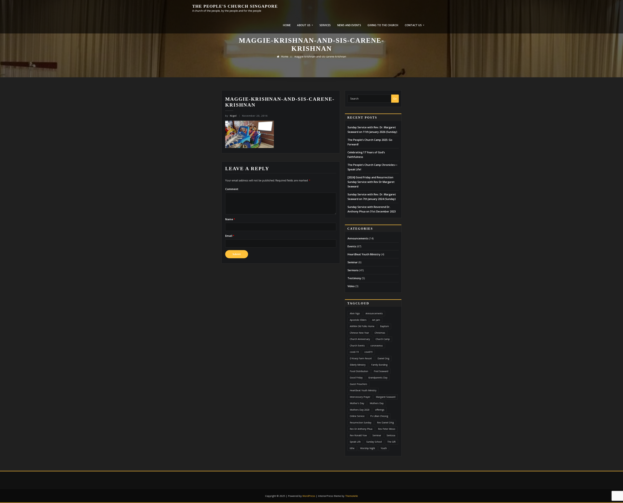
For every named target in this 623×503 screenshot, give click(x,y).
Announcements (358, 238)
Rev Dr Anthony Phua (361, 428)
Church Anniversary (360, 339)
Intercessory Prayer (360, 396)
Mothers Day (377, 403)
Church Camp (383, 339)
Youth (384, 448)
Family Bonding (379, 364)
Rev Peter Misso (386, 428)
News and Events (349, 25)
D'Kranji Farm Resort (361, 358)
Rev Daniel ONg (385, 422)
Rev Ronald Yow (358, 435)
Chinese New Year (359, 332)
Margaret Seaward (385, 396)
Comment (231, 189)
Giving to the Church (382, 25)
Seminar (353, 262)
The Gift (391, 441)
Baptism (384, 326)
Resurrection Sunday (360, 422)
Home (287, 25)
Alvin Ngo (355, 313)
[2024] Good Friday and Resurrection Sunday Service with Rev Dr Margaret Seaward (371, 182)
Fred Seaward (381, 371)
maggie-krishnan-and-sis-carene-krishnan (320, 56)
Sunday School (374, 441)
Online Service (357, 416)
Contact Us (413, 25)
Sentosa (391, 435)
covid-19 (354, 351)
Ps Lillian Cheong (379, 416)
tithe (352, 448)
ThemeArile (351, 495)
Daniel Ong (383, 358)
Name (230, 219)
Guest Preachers (358, 384)
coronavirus (376, 345)
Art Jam (376, 319)
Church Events (357, 345)
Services (325, 25)
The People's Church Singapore (235, 6)
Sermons (353, 270)
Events (352, 246)
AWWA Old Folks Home (362, 326)
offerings (379, 409)
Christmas (380, 332)
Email (229, 236)
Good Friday (356, 377)
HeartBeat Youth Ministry (364, 254)
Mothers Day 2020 (359, 409)
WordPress (308, 495)
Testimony (354, 278)
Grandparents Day (377, 377)
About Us (304, 25)
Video (351, 286)
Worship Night (367, 448)
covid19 (368, 351)
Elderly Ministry (358, 364)
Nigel (231, 115)
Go (395, 98)
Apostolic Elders (358, 319)
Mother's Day (357, 403)
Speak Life (355, 441)
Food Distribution (359, 371)
